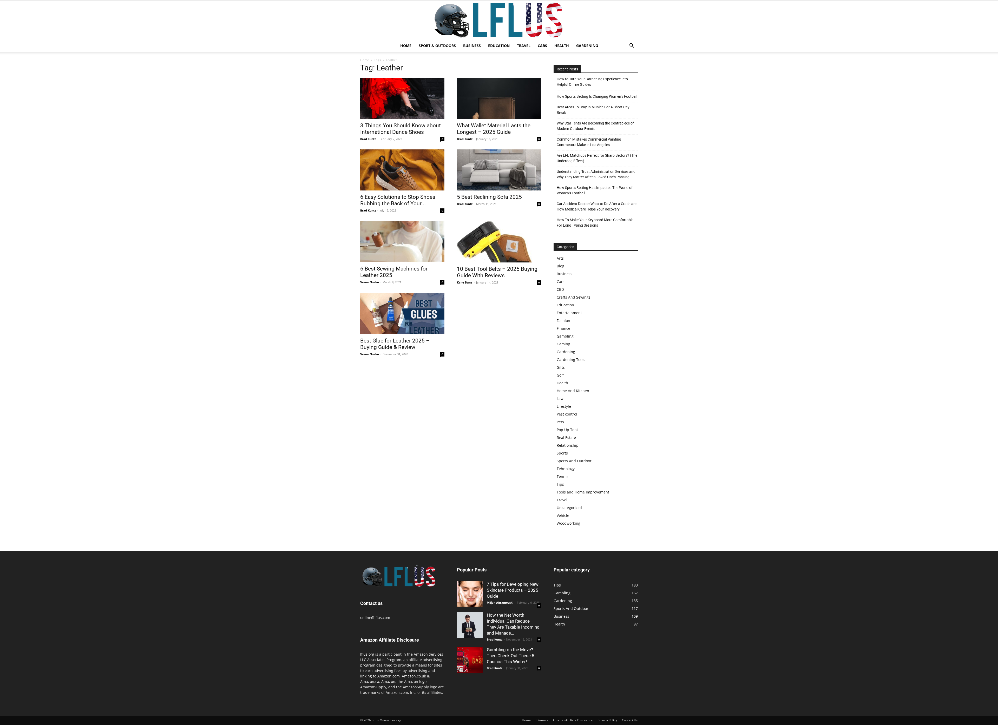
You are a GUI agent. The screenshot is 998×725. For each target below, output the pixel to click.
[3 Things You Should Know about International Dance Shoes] (402, 98)
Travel (523, 45)
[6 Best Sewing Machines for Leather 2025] (402, 241)
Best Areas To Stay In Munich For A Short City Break (593, 110)
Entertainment (569, 312)
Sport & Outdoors (437, 45)
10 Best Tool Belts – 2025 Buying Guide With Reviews (497, 272)
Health (561, 45)
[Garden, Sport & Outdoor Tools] (499, 20)
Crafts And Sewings (573, 297)
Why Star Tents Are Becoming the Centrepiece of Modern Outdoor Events (595, 126)
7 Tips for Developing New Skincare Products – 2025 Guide (513, 590)
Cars (542, 45)
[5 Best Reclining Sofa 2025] (499, 170)
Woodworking (568, 523)
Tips (560, 484)
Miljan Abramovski (500, 602)
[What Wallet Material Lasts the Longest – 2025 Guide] (499, 98)
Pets (560, 421)
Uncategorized (569, 507)
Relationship (568, 445)
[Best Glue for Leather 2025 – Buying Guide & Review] (402, 313)
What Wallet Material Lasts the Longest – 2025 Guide (493, 128)
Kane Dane (464, 282)
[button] (631, 46)
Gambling (565, 336)
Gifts (561, 367)
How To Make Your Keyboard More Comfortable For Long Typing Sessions (595, 222)
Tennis (562, 476)
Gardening (587, 45)
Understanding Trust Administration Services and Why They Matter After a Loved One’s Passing (596, 174)
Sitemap (542, 720)
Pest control (567, 414)
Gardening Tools (571, 359)
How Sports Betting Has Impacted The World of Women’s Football (595, 190)
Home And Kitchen (573, 390)
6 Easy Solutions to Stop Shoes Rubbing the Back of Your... (397, 200)
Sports (562, 453)
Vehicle (563, 515)
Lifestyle (564, 406)
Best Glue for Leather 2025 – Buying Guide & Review (395, 344)
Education (499, 45)
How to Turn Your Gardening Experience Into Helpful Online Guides (592, 82)
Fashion (563, 320)
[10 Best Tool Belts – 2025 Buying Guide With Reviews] (499, 241)
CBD (560, 289)
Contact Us (630, 720)
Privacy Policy (607, 720)
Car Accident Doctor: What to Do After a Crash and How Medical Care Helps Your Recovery (597, 206)
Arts (560, 258)
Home (405, 45)
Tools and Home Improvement (583, 492)
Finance (563, 328)
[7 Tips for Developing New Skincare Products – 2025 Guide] (470, 594)
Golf (560, 375)
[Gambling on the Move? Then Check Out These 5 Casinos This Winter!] (470, 660)
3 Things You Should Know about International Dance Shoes (400, 128)
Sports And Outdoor (574, 460)
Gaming (563, 343)
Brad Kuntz (368, 139)
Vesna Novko (369, 282)
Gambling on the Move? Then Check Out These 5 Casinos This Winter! (510, 655)
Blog (560, 265)
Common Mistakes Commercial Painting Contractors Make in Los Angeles (589, 142)
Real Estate (566, 437)
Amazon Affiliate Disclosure (573, 720)
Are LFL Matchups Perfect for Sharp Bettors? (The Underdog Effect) (597, 158)
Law (560, 398)
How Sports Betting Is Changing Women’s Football (597, 96)
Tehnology (566, 468)
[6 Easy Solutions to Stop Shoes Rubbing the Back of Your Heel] (402, 170)
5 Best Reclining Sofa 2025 (489, 197)
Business (472, 45)
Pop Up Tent (567, 429)
